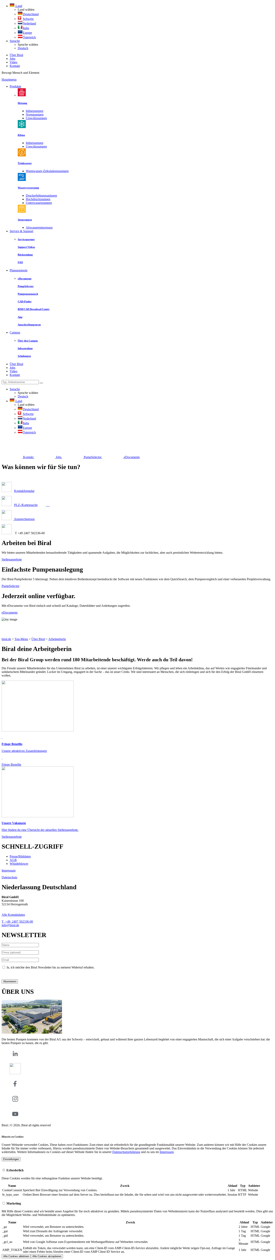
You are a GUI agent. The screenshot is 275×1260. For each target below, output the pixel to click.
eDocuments (10, 612)
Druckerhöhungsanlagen (41, 195)
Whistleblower (19, 863)
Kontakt (15, 66)
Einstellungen (11, 1159)
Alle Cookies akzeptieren (46, 1256)
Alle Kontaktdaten (13, 914)
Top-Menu (21, 639)
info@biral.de (10, 925)
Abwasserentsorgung (39, 227)
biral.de (6, 639)
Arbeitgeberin (57, 639)
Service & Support (21, 231)
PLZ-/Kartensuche (26, 505)
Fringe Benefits (11, 764)
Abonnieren (9, 981)
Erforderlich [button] (15, 1170)
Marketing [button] (13, 1203)
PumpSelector (10, 586)
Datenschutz (9, 877)
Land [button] (18, 6)
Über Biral (16, 55)
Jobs (12, 58)
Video (13, 62)
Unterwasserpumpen (39, 202)
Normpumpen (34, 114)
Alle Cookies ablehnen (16, 1256)
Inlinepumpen (34, 111)
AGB (13, 860)
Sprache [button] (15, 41)
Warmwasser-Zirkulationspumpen (47, 171)
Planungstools (18, 270)
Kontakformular (24, 491)
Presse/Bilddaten (20, 856)
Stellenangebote (12, 559)
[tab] (137, 1170)
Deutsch (23, 48)
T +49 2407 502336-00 (17, 921)
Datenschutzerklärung (15, 974)
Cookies (7, 1129)
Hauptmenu (9, 79)
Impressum (9, 870)
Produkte (15, 86)
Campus (15, 332)
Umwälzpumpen (36, 118)
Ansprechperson (24, 519)
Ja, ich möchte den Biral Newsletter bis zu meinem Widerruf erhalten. (50, 967)
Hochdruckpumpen (38, 199)
